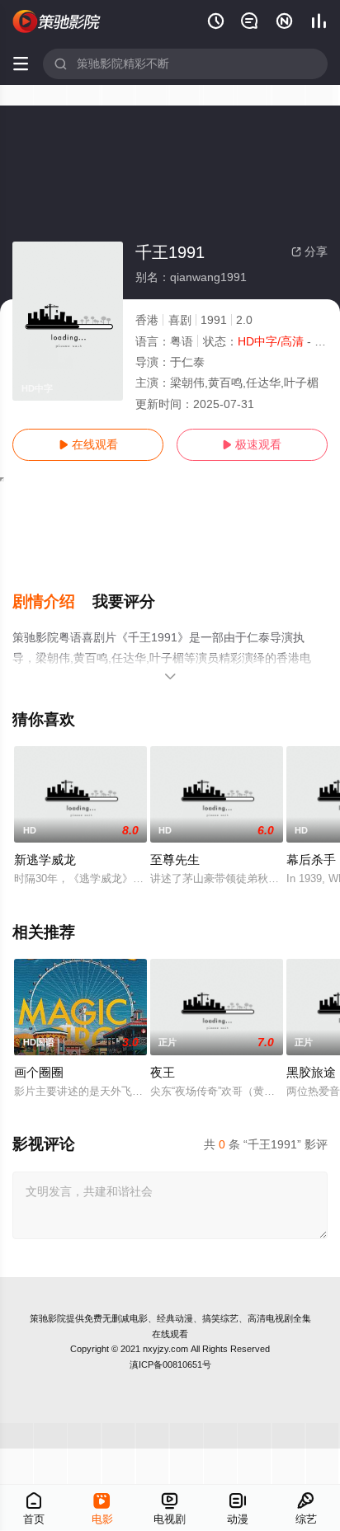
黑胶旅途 (311, 1072)
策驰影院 (48, 1318)
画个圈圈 (39, 1072)
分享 (309, 251)
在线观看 (88, 444)
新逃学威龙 (45, 859)
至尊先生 (175, 859)
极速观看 (251, 444)
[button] (52, 602)
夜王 (162, 1072)
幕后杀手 (311, 859)
